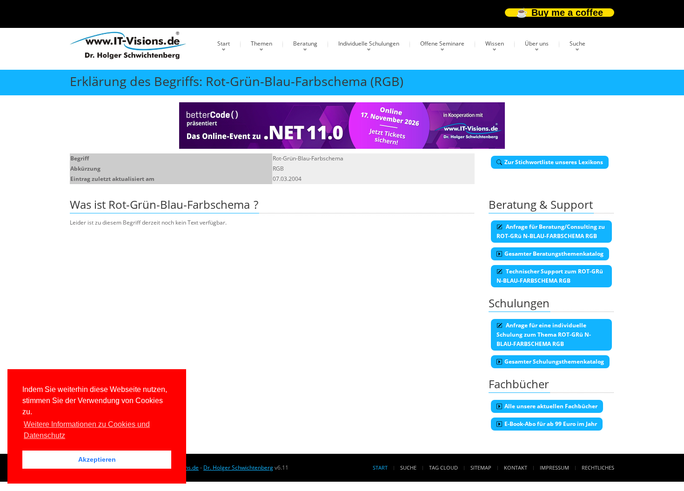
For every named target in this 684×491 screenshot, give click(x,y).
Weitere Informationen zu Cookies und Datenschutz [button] (87, 429)
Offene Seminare (442, 43)
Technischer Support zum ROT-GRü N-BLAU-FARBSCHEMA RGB (549, 276)
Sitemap (480, 467)
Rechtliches (598, 467)
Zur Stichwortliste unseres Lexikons (553, 162)
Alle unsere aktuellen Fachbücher (550, 406)
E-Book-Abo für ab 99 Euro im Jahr (550, 424)
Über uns (537, 43)
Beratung (305, 43)
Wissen (494, 43)
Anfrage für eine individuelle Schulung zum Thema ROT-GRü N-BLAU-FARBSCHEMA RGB (543, 334)
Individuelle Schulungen (368, 43)
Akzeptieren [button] (97, 459)
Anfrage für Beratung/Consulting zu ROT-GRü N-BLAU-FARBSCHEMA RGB (550, 231)
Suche (577, 43)
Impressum (554, 467)
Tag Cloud (443, 467)
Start (223, 43)
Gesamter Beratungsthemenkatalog (554, 254)
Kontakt (515, 467)
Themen (261, 43)
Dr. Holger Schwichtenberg (238, 467)
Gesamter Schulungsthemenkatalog (554, 361)
